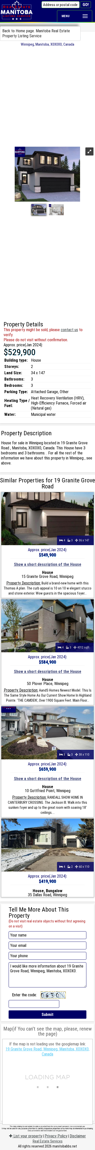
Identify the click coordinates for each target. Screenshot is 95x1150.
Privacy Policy (56, 1136)
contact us (69, 329)
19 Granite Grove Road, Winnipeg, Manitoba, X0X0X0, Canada (47, 1051)
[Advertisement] (47, 96)
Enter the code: (24, 994)
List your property (27, 1136)
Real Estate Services (48, 1141)
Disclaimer (78, 1136)
